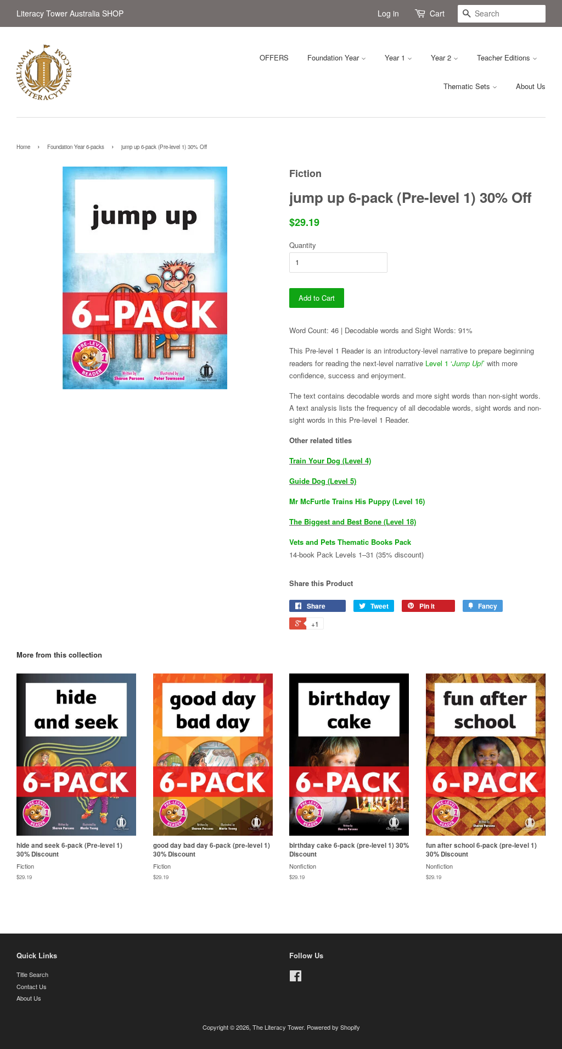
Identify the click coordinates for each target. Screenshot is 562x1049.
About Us (531, 86)
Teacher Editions (504, 57)
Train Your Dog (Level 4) (330, 460)
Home (23, 147)
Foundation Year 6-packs (75, 147)
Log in (388, 13)
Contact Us (31, 986)
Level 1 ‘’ (455, 363)
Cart (437, 13)
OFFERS (274, 57)
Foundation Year (334, 57)
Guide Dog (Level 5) (322, 481)
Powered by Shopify (333, 1027)
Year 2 (442, 57)
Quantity (302, 245)
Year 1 (396, 57)
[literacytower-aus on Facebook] (295, 978)
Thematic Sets (467, 86)
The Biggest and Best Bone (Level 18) (352, 521)
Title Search (32, 974)
